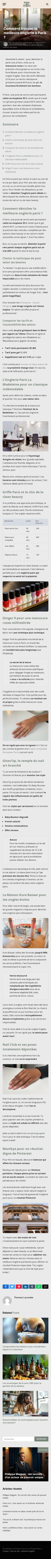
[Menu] (4, 4)
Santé (7, 21)
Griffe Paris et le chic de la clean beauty (24, 163)
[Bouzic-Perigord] (27, 4)
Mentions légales (28, 1551)
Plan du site (15, 1551)
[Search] (47, 4)
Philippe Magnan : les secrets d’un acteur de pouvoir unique (24, 1476)
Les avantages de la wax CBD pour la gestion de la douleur (22, 1384)
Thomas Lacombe (23, 1297)
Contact (6, 1551)
